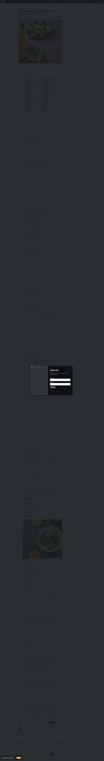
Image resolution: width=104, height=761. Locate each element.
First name (52, 377)
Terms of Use (11, 758)
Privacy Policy (4, 758)
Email (51, 382)
